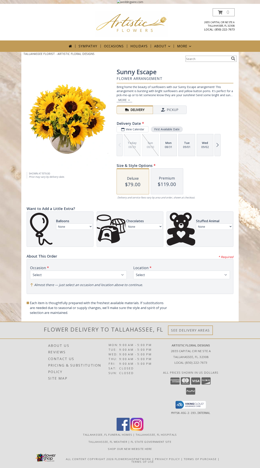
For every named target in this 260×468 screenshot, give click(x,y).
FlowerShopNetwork (133, 459)
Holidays (138, 46)
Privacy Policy (167, 459)
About (160, 46)
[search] (233, 58)
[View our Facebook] (123, 430)
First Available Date (167, 129)
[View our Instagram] (136, 430)
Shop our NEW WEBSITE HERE (130, 449)
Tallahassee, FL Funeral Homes (107, 434)
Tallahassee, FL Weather (108, 442)
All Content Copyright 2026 (90, 459)
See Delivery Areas (190, 330)
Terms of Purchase (200, 459)
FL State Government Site (151, 442)
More (182, 46)
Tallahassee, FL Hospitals (156, 434)
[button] (224, 12)
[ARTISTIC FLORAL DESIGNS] (131, 24)
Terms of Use (142, 462)
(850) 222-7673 (224, 29)
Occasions (114, 46)
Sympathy (88, 46)
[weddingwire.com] (130, 2)
